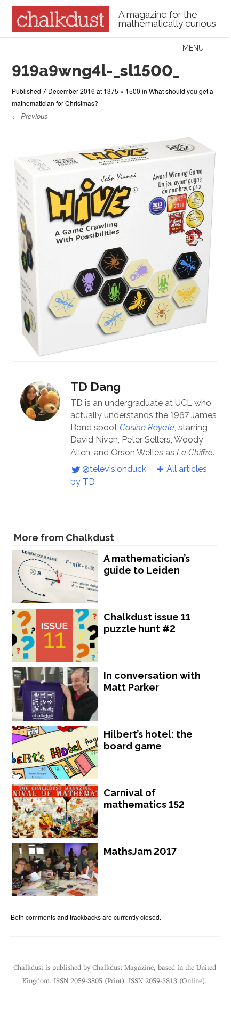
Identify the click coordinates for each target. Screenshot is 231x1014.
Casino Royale (147, 427)
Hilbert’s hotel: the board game (148, 740)
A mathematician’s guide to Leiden (146, 564)
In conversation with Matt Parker (152, 681)
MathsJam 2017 (140, 851)
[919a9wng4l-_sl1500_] (115, 354)
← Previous (30, 116)
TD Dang (95, 387)
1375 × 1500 (121, 90)
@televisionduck (114, 469)
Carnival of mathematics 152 (144, 798)
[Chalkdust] (60, 28)
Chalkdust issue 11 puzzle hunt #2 (146, 622)
